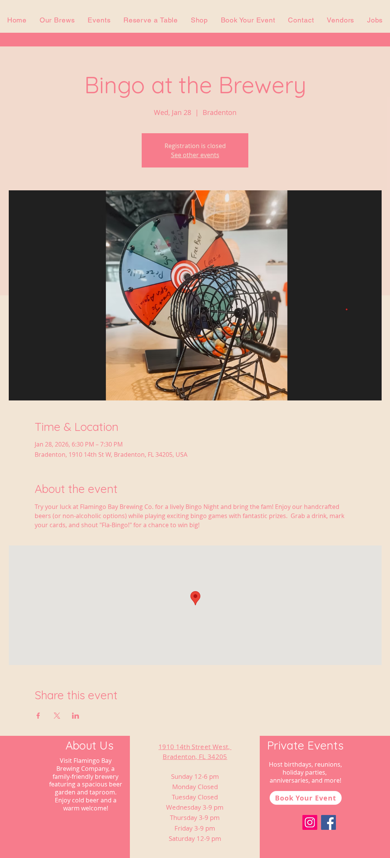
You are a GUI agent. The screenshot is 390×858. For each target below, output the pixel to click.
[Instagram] (309, 822)
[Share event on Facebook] (38, 716)
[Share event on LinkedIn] (75, 716)
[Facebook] (328, 822)
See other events (195, 155)
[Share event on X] (57, 716)
